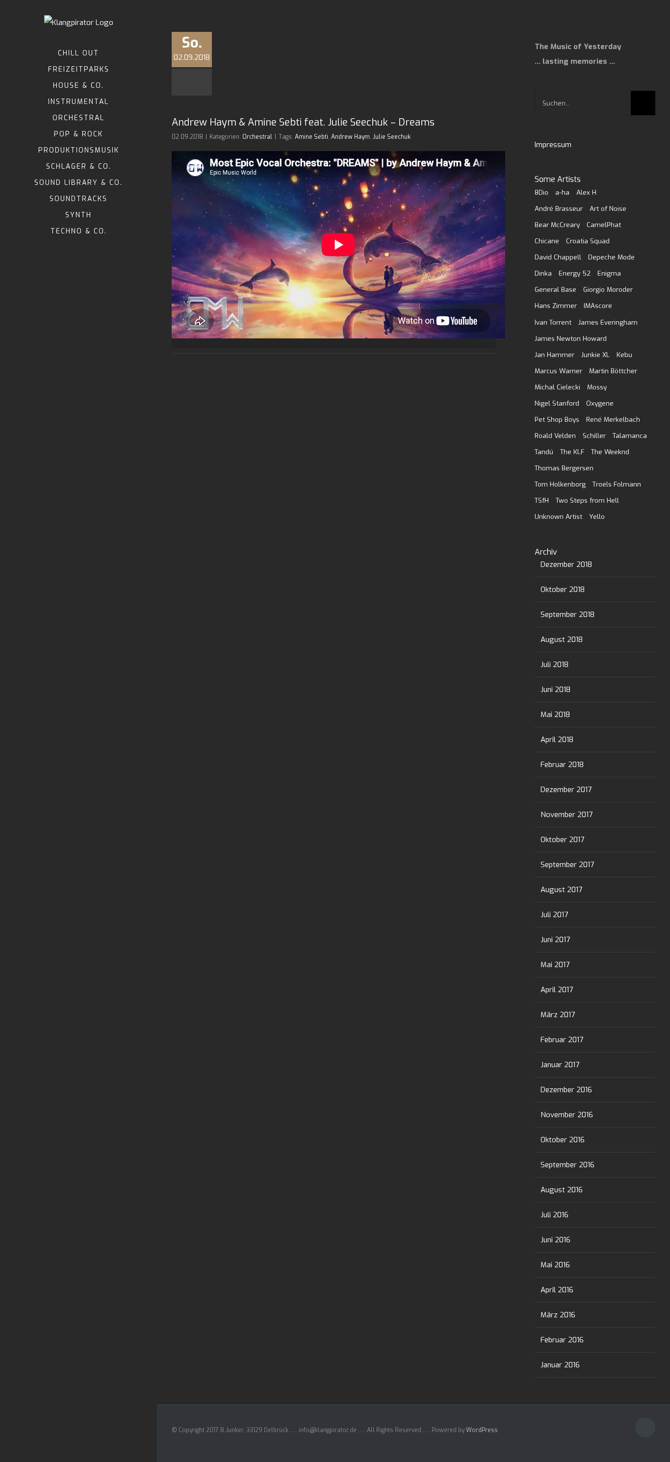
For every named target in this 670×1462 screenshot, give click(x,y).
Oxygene (600, 403)
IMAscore (598, 305)
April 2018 (557, 739)
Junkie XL (595, 354)
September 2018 (567, 614)
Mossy (597, 387)
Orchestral (257, 137)
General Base (555, 289)
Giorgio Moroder (608, 289)
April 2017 (557, 990)
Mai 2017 (555, 965)
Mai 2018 (555, 714)
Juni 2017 (555, 940)
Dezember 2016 (566, 1090)
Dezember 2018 (566, 564)
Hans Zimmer (556, 305)
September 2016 (567, 1165)
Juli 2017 (554, 915)
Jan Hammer (554, 354)
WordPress (482, 1430)
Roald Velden (555, 435)
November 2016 (567, 1115)
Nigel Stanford (557, 403)
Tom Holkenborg (560, 484)
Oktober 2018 (563, 589)
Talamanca (630, 435)
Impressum (553, 145)
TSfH (542, 500)
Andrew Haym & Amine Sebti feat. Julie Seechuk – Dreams (303, 122)
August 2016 (562, 1190)
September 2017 (567, 865)
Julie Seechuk (392, 137)
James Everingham (608, 322)
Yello (597, 516)
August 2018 (562, 639)
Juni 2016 (555, 1240)
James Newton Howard (571, 338)
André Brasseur (559, 208)
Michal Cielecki (557, 387)
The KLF (572, 451)
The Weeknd (610, 451)
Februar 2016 (562, 1340)
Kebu (624, 354)
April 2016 (557, 1290)
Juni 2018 (555, 689)
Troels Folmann (617, 484)
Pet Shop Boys (557, 419)
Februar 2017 (562, 1040)
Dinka (543, 273)
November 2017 (567, 815)
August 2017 (561, 890)
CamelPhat (604, 224)
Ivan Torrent (553, 322)
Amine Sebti (311, 137)
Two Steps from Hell (587, 500)
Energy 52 (575, 273)
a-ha (562, 192)
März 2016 (558, 1315)
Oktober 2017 (562, 840)
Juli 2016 (554, 1215)
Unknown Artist (558, 516)
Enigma (609, 273)
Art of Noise (608, 208)
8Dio (541, 192)
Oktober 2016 (563, 1140)
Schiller (594, 435)
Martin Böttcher (613, 370)
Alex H (586, 192)
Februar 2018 (562, 764)
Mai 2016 (555, 1265)
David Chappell (558, 257)
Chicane (547, 240)
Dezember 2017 (566, 790)
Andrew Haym (350, 137)
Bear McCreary (557, 224)
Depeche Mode (611, 257)
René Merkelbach (613, 419)
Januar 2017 (560, 1065)
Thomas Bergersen (564, 467)
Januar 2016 (560, 1365)
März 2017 (558, 1015)
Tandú (544, 451)
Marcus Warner (558, 370)
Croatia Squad (588, 240)
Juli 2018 (554, 664)
